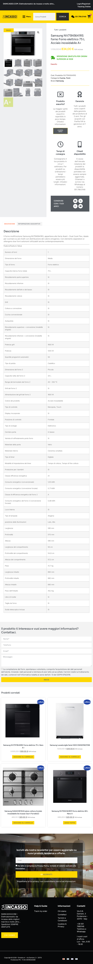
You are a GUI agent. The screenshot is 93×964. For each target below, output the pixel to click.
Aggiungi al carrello (23, 757)
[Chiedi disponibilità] (80, 144)
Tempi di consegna (60, 152)
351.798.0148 (80, 16)
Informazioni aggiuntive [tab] (29, 224)
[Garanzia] (80, 94)
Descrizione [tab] (9, 224)
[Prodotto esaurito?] (60, 94)
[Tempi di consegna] (60, 144)
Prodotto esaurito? (60, 102)
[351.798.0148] (72, 16)
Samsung (60, 81)
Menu (28, 16)
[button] (38, 32)
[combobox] (44, 16)
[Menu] (23, 16)
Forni (68, 78)
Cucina (62, 78)
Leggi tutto (70, 823)
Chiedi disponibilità (80, 152)
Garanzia (79, 101)
